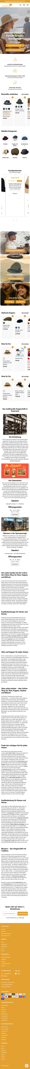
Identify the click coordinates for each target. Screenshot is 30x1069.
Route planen (15, 514)
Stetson (3, 1059)
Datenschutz (4, 946)
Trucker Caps (4, 1018)
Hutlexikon (3, 959)
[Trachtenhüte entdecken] (15, 268)
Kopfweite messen (5, 957)
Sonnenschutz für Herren (15, 45)
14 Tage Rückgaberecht (6, 984)
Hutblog (3, 961)
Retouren (3, 931)
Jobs (2, 948)
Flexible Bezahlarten (6, 986)
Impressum (4, 944)
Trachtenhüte (10, 812)
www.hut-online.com (15, 460)
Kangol (3, 1054)
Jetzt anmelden (22, 913)
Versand (3, 929)
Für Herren (20, 301)
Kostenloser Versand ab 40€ (8, 982)
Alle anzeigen (25, 94)
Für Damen (9, 301)
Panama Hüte (4, 1014)
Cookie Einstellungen (6, 933)
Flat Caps (3, 1009)
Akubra (3, 1046)
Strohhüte (3, 1039)
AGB (2, 942)
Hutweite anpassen (5, 963)
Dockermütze (4, 1005)
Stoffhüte (3, 1037)
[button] (6, 114)
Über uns (3, 965)
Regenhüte (3, 1033)
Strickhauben (4, 1016)
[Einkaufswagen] (24, 5)
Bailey (2, 1048)
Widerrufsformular (5, 935)
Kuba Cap (3, 1011)
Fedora (3, 1007)
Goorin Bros (4, 1052)
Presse (2, 950)
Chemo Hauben (4, 1029)
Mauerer (3, 1056)
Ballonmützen (4, 1026)
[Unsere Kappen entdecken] (15, 242)
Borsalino (3, 1050)
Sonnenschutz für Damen (15, 50)
